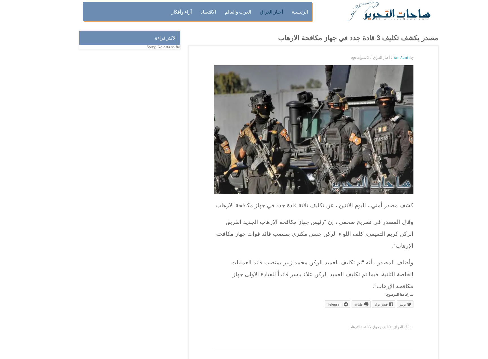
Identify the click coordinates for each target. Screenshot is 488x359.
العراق (398, 327)
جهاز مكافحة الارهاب (363, 327)
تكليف (386, 327)
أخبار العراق (381, 58)
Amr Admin (401, 58)
